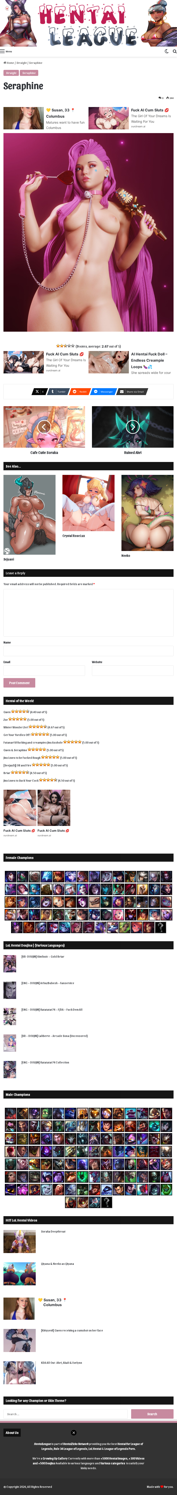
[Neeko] (147, 513)
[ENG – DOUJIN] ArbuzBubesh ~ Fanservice (47, 983)
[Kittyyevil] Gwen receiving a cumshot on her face (72, 1330)
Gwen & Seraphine (15, 750)
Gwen (7, 712)
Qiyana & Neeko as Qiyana (57, 1263)
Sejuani (8, 559)
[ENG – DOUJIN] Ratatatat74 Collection (45, 1062)
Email (6, 662)
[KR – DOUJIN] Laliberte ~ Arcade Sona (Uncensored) (54, 1035)
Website (97, 662)
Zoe (5, 719)
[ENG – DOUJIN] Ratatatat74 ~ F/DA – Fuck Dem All (52, 1009)
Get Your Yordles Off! (16, 734)
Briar (6, 772)
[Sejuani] (29, 515)
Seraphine (29, 72)
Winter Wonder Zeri (15, 727)
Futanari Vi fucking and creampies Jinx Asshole (33, 742)
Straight (21, 62)
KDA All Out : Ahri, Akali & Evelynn (61, 1362)
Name (7, 642)
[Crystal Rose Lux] (88, 503)
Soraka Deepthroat (53, 1231)
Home (10, 62)
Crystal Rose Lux (73, 536)
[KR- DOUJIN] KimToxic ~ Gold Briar (42, 956)
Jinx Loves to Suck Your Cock (20, 780)
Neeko (125, 555)
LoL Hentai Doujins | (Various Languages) (35, 945)
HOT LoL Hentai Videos (21, 1220)
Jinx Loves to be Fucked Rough (22, 757)
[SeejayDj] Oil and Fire (17, 765)
